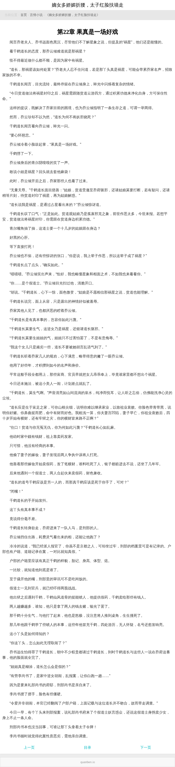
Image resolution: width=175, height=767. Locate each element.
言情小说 (36, 15)
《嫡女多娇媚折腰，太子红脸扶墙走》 (73, 15)
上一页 (29, 747)
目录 (87, 747)
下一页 (145, 747)
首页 (24, 15)
